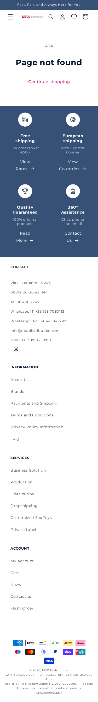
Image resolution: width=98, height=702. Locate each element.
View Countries (69, 165)
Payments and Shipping (34, 403)
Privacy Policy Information (37, 427)
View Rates (23, 165)
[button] (10, 17)
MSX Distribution (55, 670)
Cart (14, 572)
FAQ (14, 439)
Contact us (21, 596)
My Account (22, 561)
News (15, 584)
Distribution (22, 494)
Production (21, 482)
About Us (19, 379)
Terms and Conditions (32, 415)
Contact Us (73, 237)
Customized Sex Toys (31, 517)
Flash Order (22, 608)
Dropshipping (24, 505)
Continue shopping (49, 81)
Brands (17, 391)
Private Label (23, 529)
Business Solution (28, 470)
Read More (23, 237)
